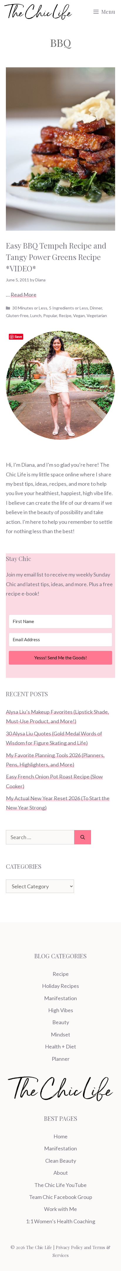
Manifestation (60, 998)
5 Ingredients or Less (68, 307)
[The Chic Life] (38, 11)
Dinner (96, 307)
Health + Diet (60, 1046)
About (60, 1172)
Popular (50, 315)
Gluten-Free (17, 315)
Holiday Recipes (60, 986)
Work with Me (60, 1209)
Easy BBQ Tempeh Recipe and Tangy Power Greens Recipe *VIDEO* (56, 256)
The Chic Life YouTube (60, 1185)
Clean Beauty (60, 1160)
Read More (23, 294)
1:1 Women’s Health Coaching (60, 1221)
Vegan (79, 315)
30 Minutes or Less (29, 307)
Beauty (60, 1022)
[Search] (82, 837)
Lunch (35, 315)
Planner (61, 1059)
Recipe (65, 315)
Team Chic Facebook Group (60, 1197)
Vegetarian (97, 315)
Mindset (60, 1034)
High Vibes (60, 1010)
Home (60, 1136)
